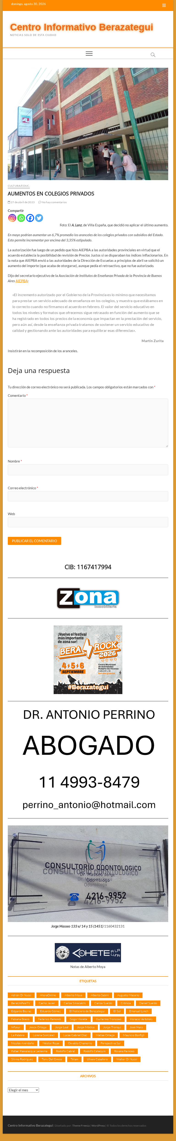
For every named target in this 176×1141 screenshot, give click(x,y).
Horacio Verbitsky (141, 1019)
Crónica (126, 1003)
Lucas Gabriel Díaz (75, 1035)
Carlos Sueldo (103, 1003)
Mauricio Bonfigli (134, 1035)
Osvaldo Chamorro (80, 1043)
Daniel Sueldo (148, 1003)
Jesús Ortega (37, 1027)
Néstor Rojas (51, 1043)
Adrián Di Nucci (21, 995)
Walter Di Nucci (126, 1059)
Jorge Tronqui (112, 1027)
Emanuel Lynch (138, 1011)
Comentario (18, 395)
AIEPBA (22, 281)
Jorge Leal (61, 1027)
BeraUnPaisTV (20, 1003)
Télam (74, 1059)
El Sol (117, 1011)
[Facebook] (30, 218)
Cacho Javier (47, 1003)
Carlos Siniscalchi (75, 1003)
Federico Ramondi (49, 1019)
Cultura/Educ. (19, 185)
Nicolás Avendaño (22, 1043)
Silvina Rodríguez (22, 1059)
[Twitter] (39, 218)
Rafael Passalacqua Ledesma (29, 1051)
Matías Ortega (105, 1035)
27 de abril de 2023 (22, 202)
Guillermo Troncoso (108, 1019)
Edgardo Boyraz (21, 1011)
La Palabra (17, 1035)
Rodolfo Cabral (65, 1051)
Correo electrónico (23, 488)
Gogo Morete (78, 1019)
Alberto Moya (73, 995)
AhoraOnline (48, 995)
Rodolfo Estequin (94, 1051)
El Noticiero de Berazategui (87, 1011)
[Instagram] (12, 218)
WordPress (98, 1125)
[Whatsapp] (21, 218)
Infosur (15, 1027)
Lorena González (44, 1035)
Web (11, 514)
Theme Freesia (81, 1125)
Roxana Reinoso (124, 1051)
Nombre (15, 461)
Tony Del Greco (52, 1059)
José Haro (136, 1027)
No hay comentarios (54, 202)
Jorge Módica (85, 1027)
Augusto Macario (128, 995)
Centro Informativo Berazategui (81, 27)
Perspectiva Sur (111, 1043)
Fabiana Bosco (20, 1019)
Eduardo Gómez (50, 1011)
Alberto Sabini (100, 995)
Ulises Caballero (97, 1059)
